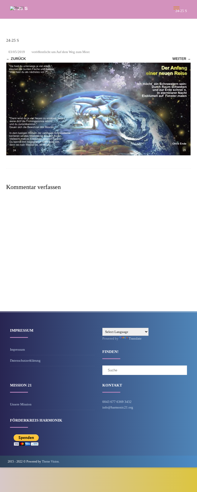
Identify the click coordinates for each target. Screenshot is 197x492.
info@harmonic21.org (117, 407)
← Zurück (16, 59)
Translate (135, 338)
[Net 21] (17, 8)
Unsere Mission (21, 404)
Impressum (17, 349)
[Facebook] (185, 461)
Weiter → (181, 59)
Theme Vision (50, 461)
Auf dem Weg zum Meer (72, 52)
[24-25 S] (98, 108)
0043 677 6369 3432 (117, 402)
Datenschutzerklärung (25, 360)
